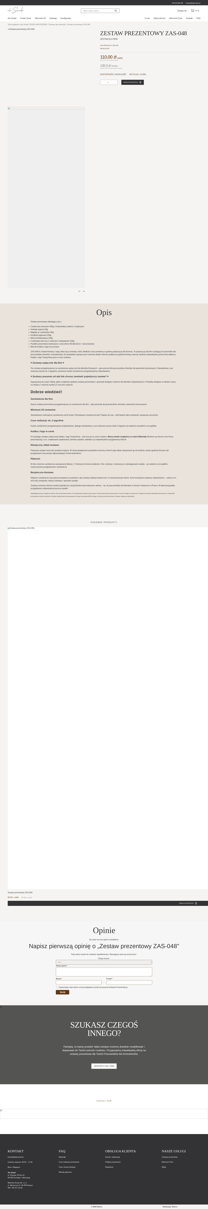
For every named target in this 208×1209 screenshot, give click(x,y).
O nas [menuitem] (147, 18)
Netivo (174, 1207)
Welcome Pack (167, 1162)
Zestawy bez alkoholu (57, 24)
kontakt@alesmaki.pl (193, 3)
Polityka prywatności (113, 1162)
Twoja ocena (104, 958)
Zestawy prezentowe (170, 1157)
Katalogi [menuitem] (53, 18)
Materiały (142, 437)
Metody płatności (65, 1172)
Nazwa (59, 979)
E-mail (109, 979)
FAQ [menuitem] (198, 18)
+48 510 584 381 (177, 3)
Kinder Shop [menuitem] (25, 18)
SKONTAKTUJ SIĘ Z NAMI (104, 1066)
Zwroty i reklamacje (112, 1157)
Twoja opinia (61, 966)
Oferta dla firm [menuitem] (160, 18)
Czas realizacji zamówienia (69, 1162)
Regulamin (109, 1167)
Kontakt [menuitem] (189, 18)
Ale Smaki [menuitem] (12, 18)
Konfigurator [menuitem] (66, 18)
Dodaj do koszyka (130, 82)
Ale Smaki (24, 24)
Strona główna (13, 24)
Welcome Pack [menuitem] (175, 18)
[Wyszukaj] (116, 11)
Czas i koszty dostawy (67, 1167)
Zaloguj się (182, 11)
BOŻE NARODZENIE (38, 24)
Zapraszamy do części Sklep (43, 382)
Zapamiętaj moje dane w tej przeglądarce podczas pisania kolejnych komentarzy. (93, 987)
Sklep (164, 1167)
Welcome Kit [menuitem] (40, 18)
